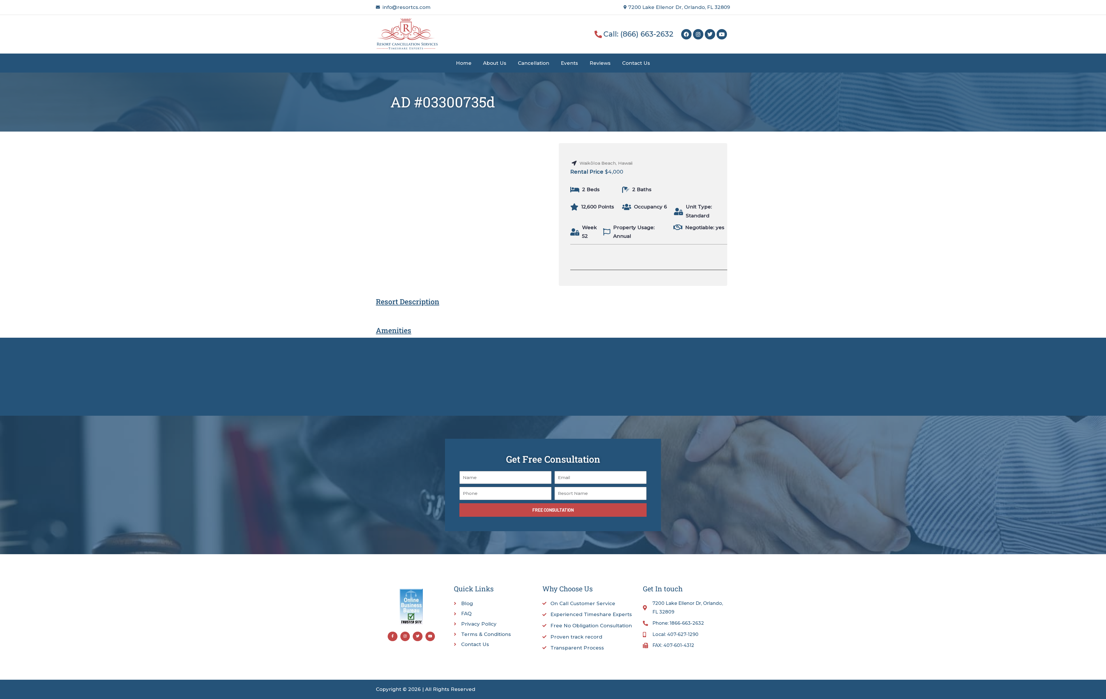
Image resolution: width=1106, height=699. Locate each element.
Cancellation (533, 63)
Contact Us (636, 63)
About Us (494, 63)
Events (569, 63)
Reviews (600, 63)
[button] (693, 255)
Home (463, 63)
